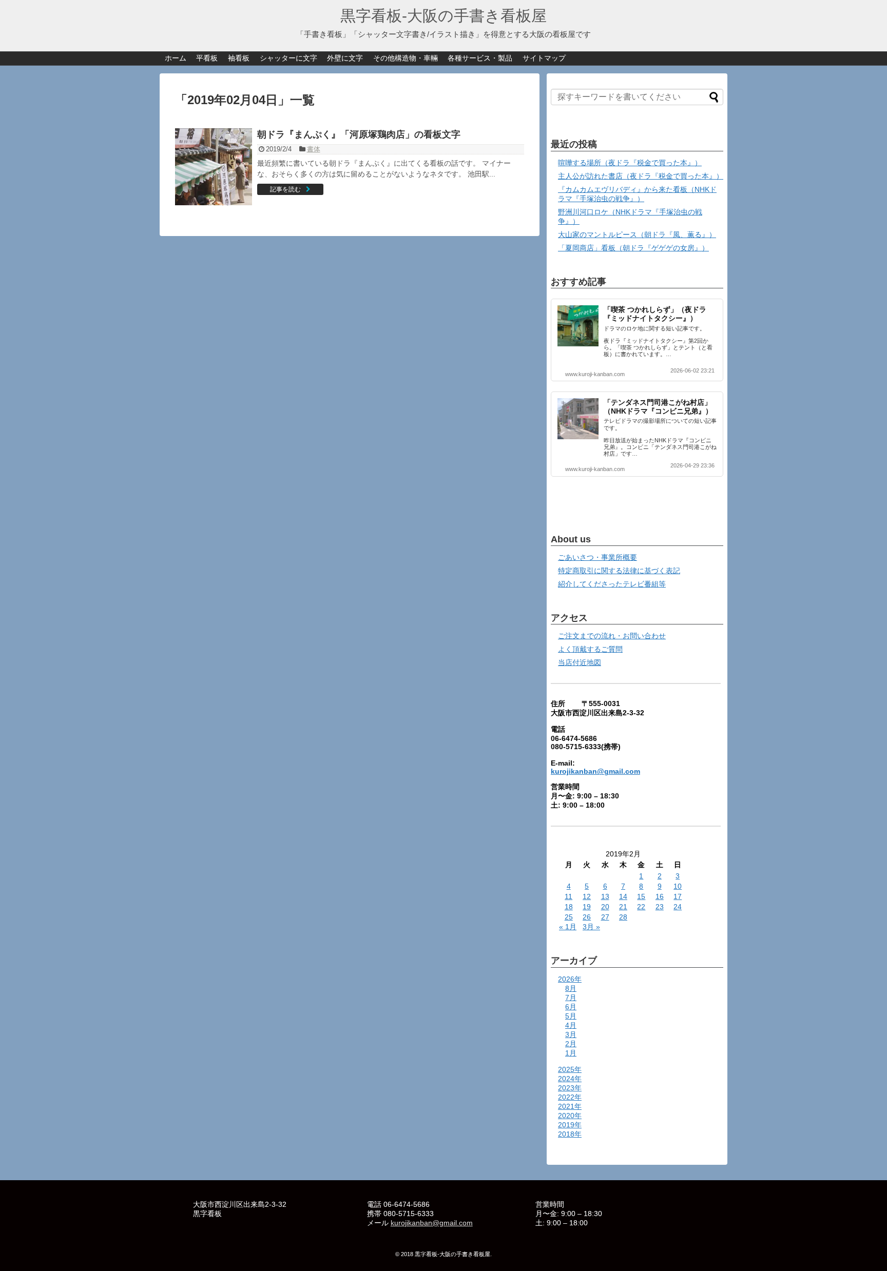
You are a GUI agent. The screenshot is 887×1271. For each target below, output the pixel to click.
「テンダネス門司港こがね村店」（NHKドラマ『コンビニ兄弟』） (658, 406)
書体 (313, 149)
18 (569, 907)
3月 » (591, 927)
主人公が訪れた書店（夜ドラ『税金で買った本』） (640, 176)
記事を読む (285, 189)
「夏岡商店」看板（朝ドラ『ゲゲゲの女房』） (633, 248)
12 (587, 896)
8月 (570, 988)
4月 (570, 1025)
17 (677, 896)
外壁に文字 (345, 58)
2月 (570, 1044)
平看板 (207, 58)
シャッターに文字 (288, 58)
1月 (570, 1053)
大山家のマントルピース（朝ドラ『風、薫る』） (637, 234)
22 (641, 907)
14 (623, 896)
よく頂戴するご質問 (590, 649)
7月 (570, 997)
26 (587, 917)
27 (605, 917)
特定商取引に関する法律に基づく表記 (619, 570)
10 (677, 886)
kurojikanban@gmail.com (595, 771)
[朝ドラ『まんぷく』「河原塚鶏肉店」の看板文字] (213, 166)
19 (587, 907)
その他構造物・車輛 (405, 58)
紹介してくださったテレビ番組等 (612, 584)
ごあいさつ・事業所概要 (597, 557)
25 (569, 917)
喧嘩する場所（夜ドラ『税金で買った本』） (630, 163)
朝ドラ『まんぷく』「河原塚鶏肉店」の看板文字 (358, 134)
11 (568, 896)
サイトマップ (544, 58)
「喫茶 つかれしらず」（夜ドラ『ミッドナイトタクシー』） (655, 313)
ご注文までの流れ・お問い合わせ (612, 636)
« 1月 (567, 927)
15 (641, 896)
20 (605, 907)
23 (659, 907)
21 (623, 907)
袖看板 (238, 58)
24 (677, 907)
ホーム (175, 58)
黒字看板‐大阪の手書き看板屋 (443, 15)
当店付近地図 (579, 662)
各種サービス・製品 (480, 58)
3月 (570, 1034)
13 (605, 896)
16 (659, 896)
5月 (570, 1016)
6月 (570, 1007)
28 (623, 917)
